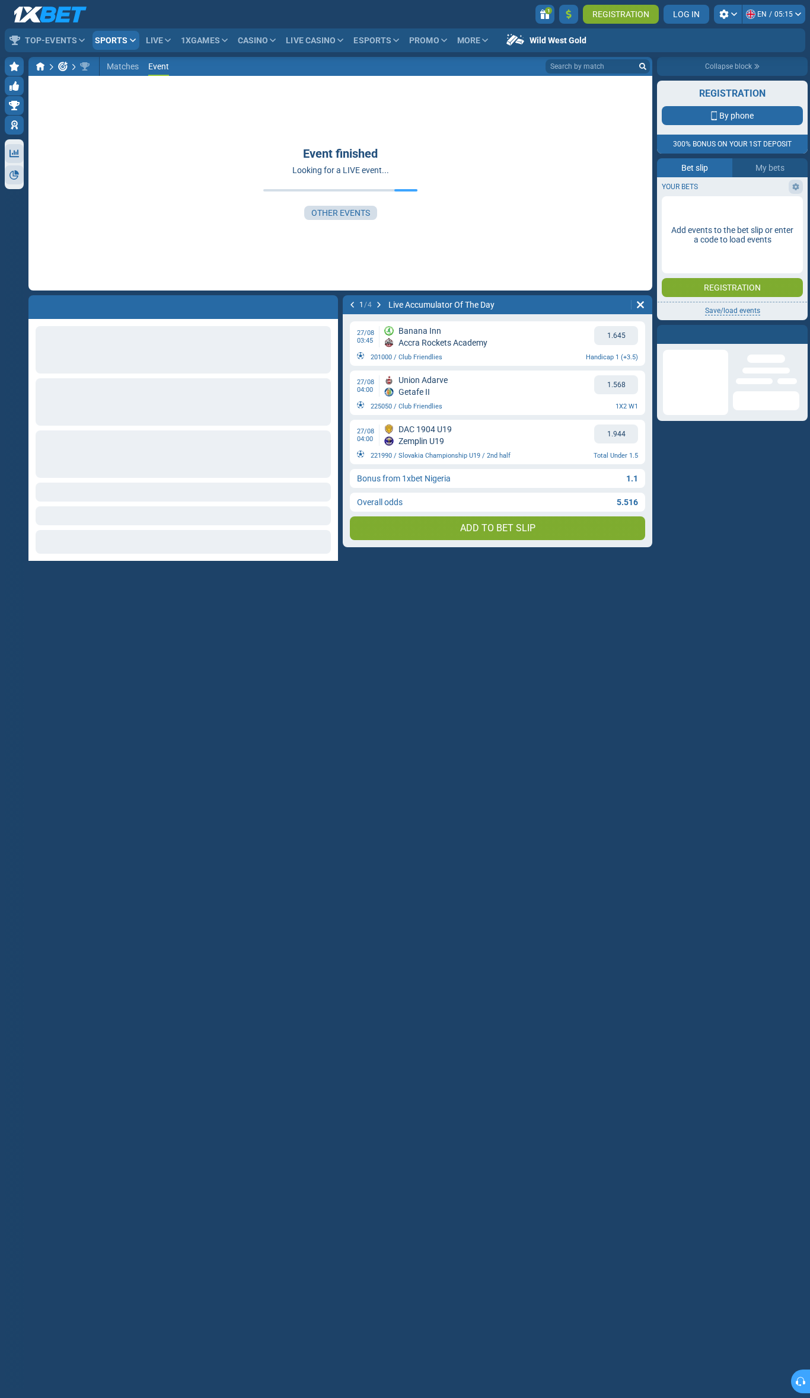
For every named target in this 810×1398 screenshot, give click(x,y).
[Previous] (352, 304)
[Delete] (640, 305)
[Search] (643, 66)
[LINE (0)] (40, 66)
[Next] (379, 304)
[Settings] (728, 14)
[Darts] (63, 66)
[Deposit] (568, 14)
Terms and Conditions (738, 211)
